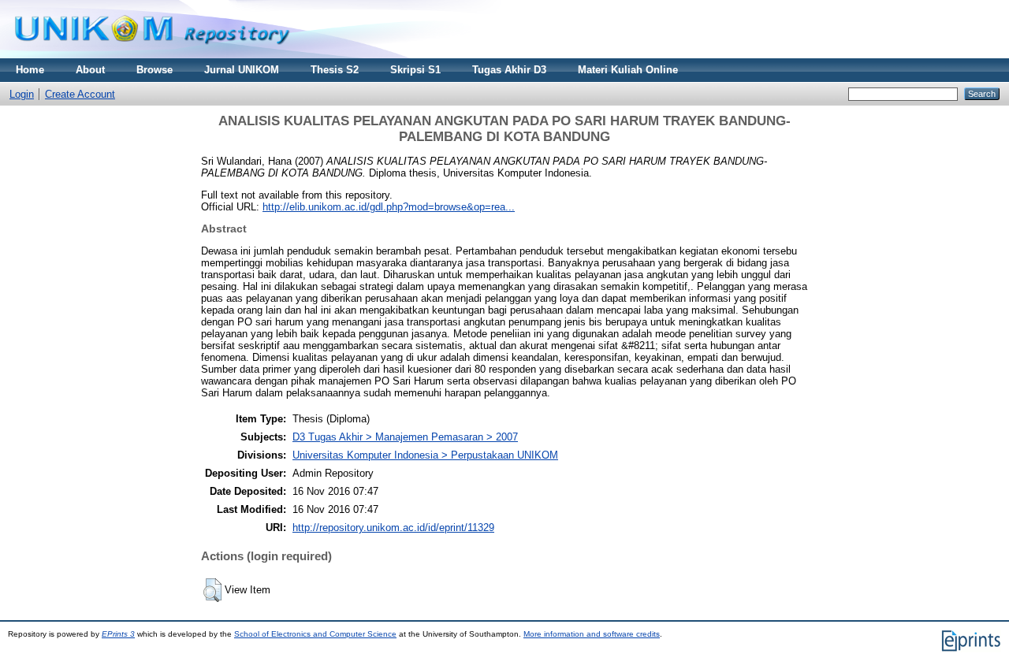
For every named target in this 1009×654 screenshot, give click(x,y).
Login (21, 94)
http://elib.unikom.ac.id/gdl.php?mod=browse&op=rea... (388, 207)
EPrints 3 (118, 634)
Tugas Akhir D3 (509, 70)
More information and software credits (591, 634)
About (90, 70)
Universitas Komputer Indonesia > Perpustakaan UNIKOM (425, 455)
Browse (154, 70)
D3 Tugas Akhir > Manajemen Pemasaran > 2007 (405, 437)
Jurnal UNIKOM (241, 70)
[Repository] (152, 55)
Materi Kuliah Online (628, 70)
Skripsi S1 (415, 70)
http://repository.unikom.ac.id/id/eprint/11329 (393, 527)
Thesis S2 (335, 70)
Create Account (80, 94)
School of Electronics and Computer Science (315, 634)
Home (30, 70)
